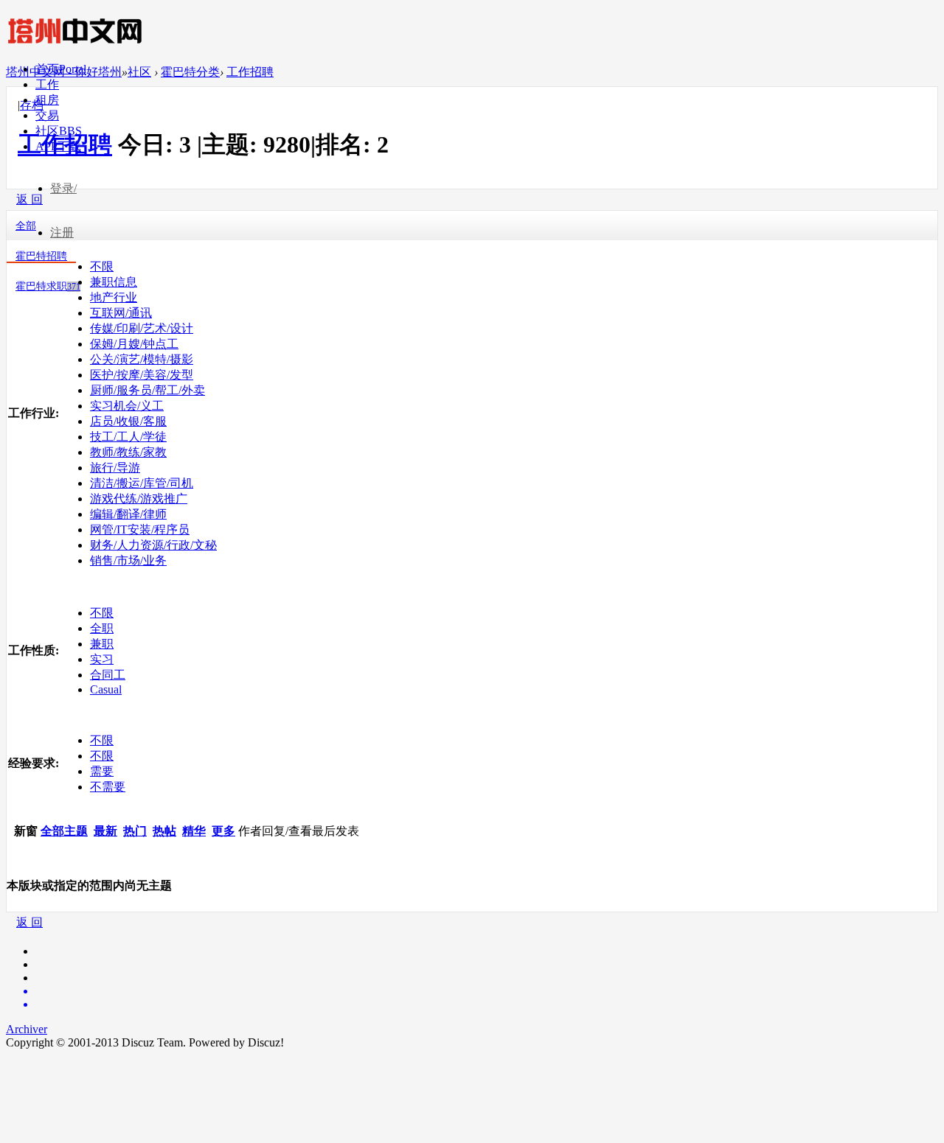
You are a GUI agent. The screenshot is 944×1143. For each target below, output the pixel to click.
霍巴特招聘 (41, 256)
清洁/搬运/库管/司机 (141, 483)
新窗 (26, 831)
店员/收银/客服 (128, 421)
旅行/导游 (115, 467)
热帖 (164, 831)
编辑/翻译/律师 (128, 514)
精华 (194, 831)
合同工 (107, 674)
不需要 (107, 786)
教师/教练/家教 (128, 452)
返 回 (29, 922)
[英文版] (486, 991)
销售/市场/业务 (128, 560)
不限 (102, 266)
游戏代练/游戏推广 (138, 498)
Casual (106, 689)
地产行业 (113, 297)
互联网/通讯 (121, 313)
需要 (102, 771)
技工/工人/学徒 (128, 436)
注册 (62, 232)
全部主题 (64, 831)
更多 (223, 831)
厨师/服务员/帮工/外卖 (147, 390)
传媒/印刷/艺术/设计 (141, 328)
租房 (47, 100)
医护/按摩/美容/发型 (141, 374)
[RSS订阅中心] (486, 1004)
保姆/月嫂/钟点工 (134, 344)
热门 (135, 831)
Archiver (26, 1029)
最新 (105, 831)
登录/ (63, 188)
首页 (60, 69)
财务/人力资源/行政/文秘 (153, 545)
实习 (102, 659)
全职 (102, 628)
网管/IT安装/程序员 (140, 529)
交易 (47, 115)
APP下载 (58, 146)
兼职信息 (113, 282)
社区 (58, 131)
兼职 (102, 643)
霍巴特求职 (47, 286)
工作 (47, 84)
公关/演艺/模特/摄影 (141, 359)
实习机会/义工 (127, 405)
